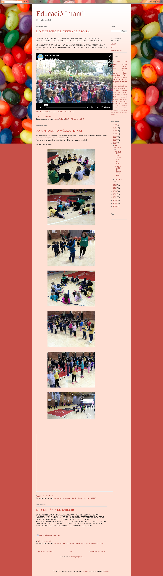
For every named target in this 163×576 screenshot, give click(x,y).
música (79, 498)
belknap (85, 571)
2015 (115, 185)
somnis (113, 114)
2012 (115, 194)
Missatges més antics (97, 551)
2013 (115, 191)
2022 (115, 125)
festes (56, 119)
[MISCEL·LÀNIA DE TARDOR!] (48, 535)
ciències (113, 69)
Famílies (66, 543)
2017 (115, 140)
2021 (115, 128)
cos (55, 498)
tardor (102, 543)
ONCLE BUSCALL (42, 112)
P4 (69, 119)
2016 (115, 143)
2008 (115, 206)
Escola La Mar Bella (60, 112)
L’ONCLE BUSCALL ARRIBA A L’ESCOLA (63, 31)
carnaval (124, 97)
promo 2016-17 (79, 119)
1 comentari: (47, 116)
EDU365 (113, 44)
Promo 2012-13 (122, 105)
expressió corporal (63, 498)
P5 (72, 119)
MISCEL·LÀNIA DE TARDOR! (55, 509)
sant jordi (118, 103)
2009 (115, 203)
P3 (66, 119)
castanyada (58, 543)
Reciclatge (116, 110)
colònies (124, 86)
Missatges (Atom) (77, 557)
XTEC (113, 47)
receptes (113, 92)
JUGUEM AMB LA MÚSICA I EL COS (59, 130)
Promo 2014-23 (90, 498)
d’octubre (118, 179)
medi (112, 103)
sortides (114, 64)
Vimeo (72, 112)
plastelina (124, 112)
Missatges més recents (46, 551)
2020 (115, 131)
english (124, 69)
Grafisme (114, 95)
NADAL (61, 119)
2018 (115, 137)
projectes (124, 84)
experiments (117, 88)
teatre (119, 92)
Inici (71, 551)
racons (124, 90)
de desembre (117, 147)
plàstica (113, 75)
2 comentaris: (48, 496)
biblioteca (123, 82)
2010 (115, 200)
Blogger (106, 571)
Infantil (73, 498)
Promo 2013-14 (115, 108)
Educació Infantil (61, 13)
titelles (125, 92)
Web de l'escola (116, 51)
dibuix (125, 73)
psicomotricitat (116, 86)
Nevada (119, 95)
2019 (115, 134)
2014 (115, 188)
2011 (115, 197)
